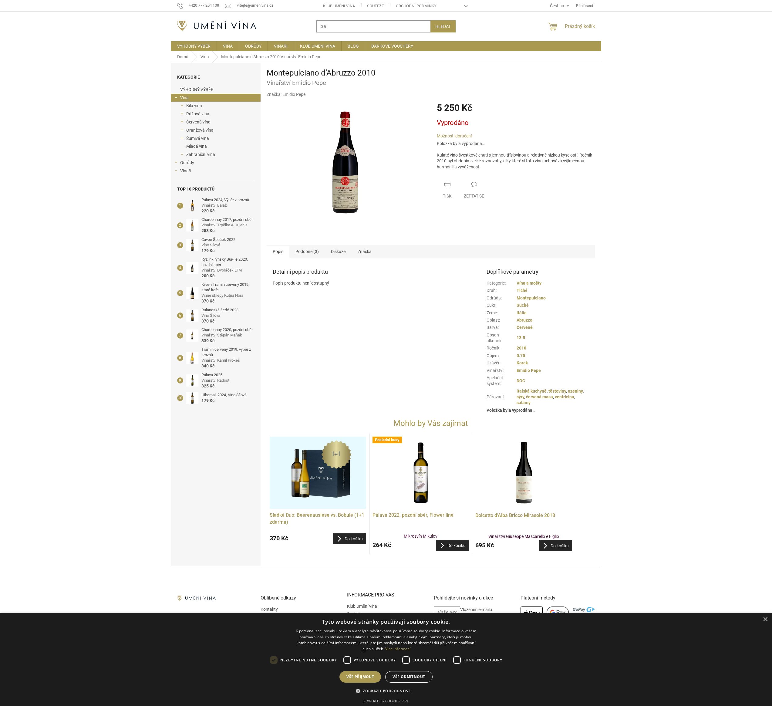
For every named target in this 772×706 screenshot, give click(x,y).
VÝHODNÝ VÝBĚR (197, 89)
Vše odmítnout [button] (409, 676)
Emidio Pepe (529, 370)
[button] (318, 538)
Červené (525, 327)
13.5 (521, 337)
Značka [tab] (365, 251)
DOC (521, 380)
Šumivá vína (197, 138)
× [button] (765, 619)
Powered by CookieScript (386, 701)
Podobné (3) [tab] (307, 251)
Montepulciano (531, 298)
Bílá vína (194, 105)
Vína (184, 97)
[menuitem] (194, 46)
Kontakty (269, 609)
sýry (520, 396)
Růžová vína (197, 113)
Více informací (397, 648)
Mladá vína (196, 146)
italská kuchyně (532, 391)
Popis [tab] (278, 251)
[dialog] (386, 659)
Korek (522, 362)
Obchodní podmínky (416, 6)
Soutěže (375, 6)
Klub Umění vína (339, 6)
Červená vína (198, 122)
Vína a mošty (529, 283)
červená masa (539, 396)
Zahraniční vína (200, 154)
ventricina (564, 396)
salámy (524, 402)
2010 (521, 348)
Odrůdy (187, 162)
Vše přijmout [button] (360, 676)
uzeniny (575, 391)
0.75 (521, 355)
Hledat (443, 26)
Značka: (286, 94)
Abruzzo (524, 320)
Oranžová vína (200, 130)
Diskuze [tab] (338, 251)
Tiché (522, 290)
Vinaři (185, 170)
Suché (523, 305)
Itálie (522, 312)
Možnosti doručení (454, 135)
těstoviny (557, 391)
